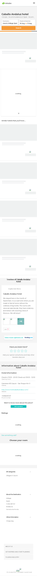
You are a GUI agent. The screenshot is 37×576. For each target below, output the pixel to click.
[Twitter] (18, 564)
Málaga (8, 498)
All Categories (10, 472)
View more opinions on (14, 338)
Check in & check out (25, 20)
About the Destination (13, 494)
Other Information (12, 517)
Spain (8, 501)
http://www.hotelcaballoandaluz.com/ (15, 390)
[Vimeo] (20, 564)
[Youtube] (23, 564)
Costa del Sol (10, 504)
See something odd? (9, 435)
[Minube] (6, 3)
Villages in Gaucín (12, 475)
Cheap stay (10, 521)
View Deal (30, 61)
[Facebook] (15, 564)
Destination (6, 20)
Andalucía (9, 506)
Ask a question (18, 406)
